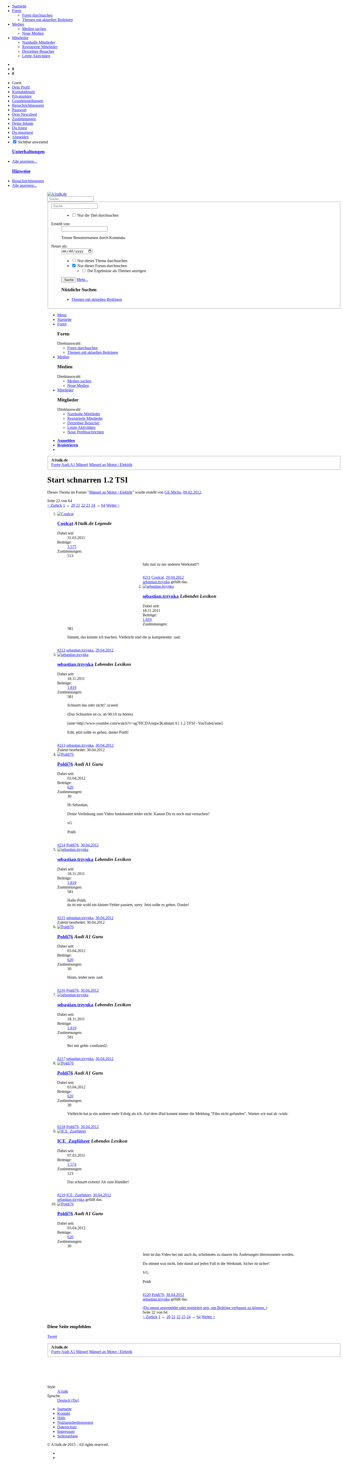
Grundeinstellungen (27, 101)
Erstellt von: (60, 224)
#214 (61, 845)
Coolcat (65, 523)
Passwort (19, 110)
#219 (61, 1195)
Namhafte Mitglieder (38, 42)
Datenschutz (67, 1427)
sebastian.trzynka (156, 582)
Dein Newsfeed (24, 114)
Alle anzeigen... (24, 161)
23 (88, 505)
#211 (146, 577)
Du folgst (19, 128)
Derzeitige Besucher (38, 51)
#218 (61, 1127)
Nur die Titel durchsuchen (97, 215)
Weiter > (113, 505)
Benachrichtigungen (28, 105)
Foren (16, 11)
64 (103, 505)
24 (93, 505)
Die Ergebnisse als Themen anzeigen (116, 271)
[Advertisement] (22, 492)
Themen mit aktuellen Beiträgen (47, 20)
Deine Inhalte (22, 123)
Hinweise (21, 171)
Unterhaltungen (28, 151)
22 (83, 505)
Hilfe (61, 1418)
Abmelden (20, 137)
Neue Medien (33, 33)
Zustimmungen (24, 119)
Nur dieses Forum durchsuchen (101, 266)
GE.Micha (172, 492)
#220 (147, 1295)
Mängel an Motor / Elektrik (110, 492)
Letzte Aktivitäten (36, 56)
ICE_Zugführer (73, 1141)
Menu (62, 315)
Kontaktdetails (23, 92)
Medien (18, 24)
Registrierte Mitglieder (40, 47)
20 (73, 505)
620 (70, 787)
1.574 (71, 1164)
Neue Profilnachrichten (85, 432)
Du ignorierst (22, 132)
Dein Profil (21, 87)
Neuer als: (59, 246)
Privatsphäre (22, 96)
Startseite (19, 6)
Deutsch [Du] (68, 1400)
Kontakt (63, 1413)
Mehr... (82, 279)
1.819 (147, 619)
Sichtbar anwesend (32, 142)
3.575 (71, 547)
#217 (61, 1059)
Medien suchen (34, 29)
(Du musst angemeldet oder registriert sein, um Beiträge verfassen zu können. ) (205, 1308)
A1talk (62, 1391)
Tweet (52, 1336)
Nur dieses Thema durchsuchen (101, 261)
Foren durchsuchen (37, 15)
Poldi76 (65, 764)
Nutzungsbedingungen (75, 1422)
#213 (61, 745)
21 (78, 505)
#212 (61, 650)
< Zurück (54, 505)
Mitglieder (20, 38)
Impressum (66, 1431)
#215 (61, 918)
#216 (61, 990)
